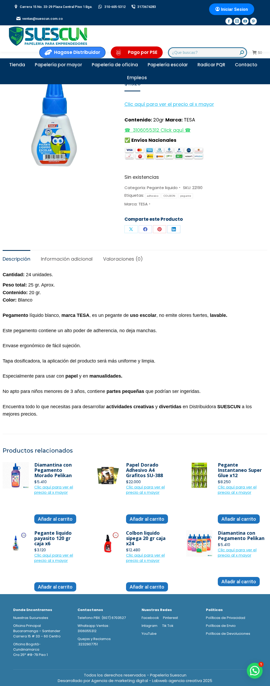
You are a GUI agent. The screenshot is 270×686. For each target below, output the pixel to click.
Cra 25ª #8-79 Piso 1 (30, 654)
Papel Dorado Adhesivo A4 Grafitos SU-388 (144, 470)
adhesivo (152, 195)
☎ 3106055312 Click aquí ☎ (157, 130)
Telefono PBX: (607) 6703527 (102, 617)
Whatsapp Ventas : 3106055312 (94, 628)
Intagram (150, 625)
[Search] (242, 52)
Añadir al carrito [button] (55, 519)
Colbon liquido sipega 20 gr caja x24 (146, 538)
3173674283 (146, 7)
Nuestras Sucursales (30, 617)
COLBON (169, 195)
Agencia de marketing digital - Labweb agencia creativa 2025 (151, 680)
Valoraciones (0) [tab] (123, 259)
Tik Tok (167, 625)
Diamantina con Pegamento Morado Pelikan (53, 470)
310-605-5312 (115, 7)
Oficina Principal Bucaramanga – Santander (36, 628)
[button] (169, 103)
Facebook (150, 617)
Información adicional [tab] (67, 259)
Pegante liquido (162, 187)
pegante (185, 195)
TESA (143, 204)
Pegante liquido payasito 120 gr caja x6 (53, 538)
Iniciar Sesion (234, 9)
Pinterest (170, 617)
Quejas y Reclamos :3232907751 (94, 641)
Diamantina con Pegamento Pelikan (241, 535)
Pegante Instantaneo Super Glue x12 (240, 470)
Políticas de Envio (221, 625)
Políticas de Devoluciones (228, 633)
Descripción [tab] (16, 259)
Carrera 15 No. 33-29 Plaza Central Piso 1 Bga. (56, 7)
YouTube (149, 633)
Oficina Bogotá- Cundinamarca (27, 647)
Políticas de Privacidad (225, 617)
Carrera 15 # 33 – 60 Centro (37, 636)
